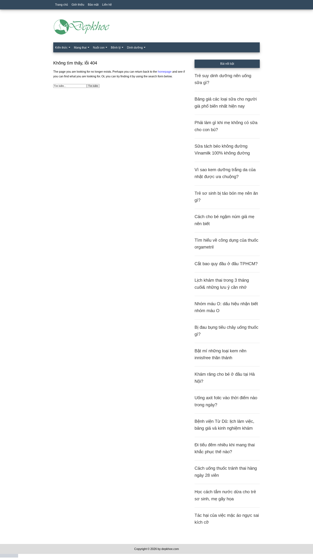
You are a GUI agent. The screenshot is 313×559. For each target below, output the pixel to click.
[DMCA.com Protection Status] (9, 556)
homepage (165, 71)
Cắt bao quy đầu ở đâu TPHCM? (226, 263)
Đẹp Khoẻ (156, 27)
